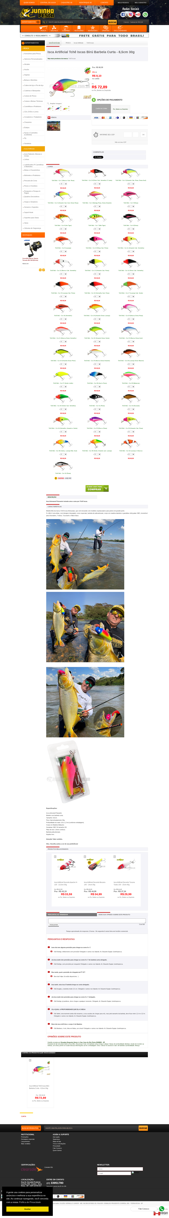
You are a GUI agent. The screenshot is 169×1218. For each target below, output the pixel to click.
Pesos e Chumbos (30, 186)
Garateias (27, 143)
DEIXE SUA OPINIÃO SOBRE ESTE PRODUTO (114, 914)
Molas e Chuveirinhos (32, 170)
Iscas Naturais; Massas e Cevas (33, 155)
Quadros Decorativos (31, 197)
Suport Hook (28, 212)
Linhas (26, 159)
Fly (25, 138)
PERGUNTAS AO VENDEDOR (58, 914)
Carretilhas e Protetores (32, 106)
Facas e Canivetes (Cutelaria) (30, 134)
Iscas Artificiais (29, 149)
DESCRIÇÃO (52, 497)
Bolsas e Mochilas (30, 80)
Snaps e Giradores (31, 202)
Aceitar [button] (27, 1209)
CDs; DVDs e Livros (31, 112)
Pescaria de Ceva (30, 181)
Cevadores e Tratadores (33, 117)
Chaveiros (28, 122)
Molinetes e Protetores (32, 175)
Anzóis (26, 70)
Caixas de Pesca (30, 96)
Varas (26, 223)
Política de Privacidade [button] (30, 1202)
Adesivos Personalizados (33, 59)
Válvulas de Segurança (32, 228)
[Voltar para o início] (37, 12)
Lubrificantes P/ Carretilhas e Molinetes (34, 166)
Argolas (27, 75)
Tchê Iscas (72, 58)
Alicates (27, 64)
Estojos (26, 127)
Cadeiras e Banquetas (32, 91)
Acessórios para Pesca (32, 54)
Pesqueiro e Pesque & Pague (32, 192)
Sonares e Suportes (31, 207)
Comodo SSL (48, 1167)
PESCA (26, 48)
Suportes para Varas (31, 218)
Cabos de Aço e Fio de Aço (33, 85)
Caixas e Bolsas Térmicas (33, 101)
